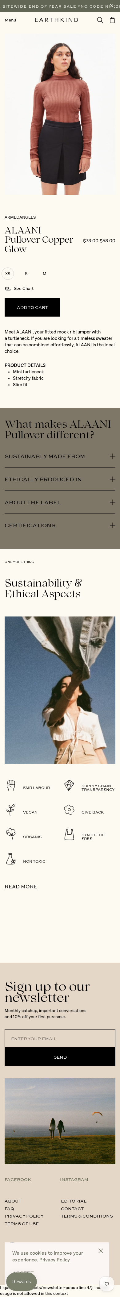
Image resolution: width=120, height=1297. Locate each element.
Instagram (74, 1179)
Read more (21, 886)
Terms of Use (22, 1223)
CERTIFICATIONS (30, 525)
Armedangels (20, 217)
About (13, 1201)
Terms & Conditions (87, 1216)
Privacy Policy (24, 1216)
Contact (72, 1208)
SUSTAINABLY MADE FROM (45, 456)
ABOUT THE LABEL (33, 502)
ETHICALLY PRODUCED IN (43, 479)
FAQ (9, 1208)
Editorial (73, 1201)
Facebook (18, 1179)
